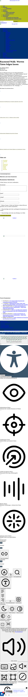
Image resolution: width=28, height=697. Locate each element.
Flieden (7, 36)
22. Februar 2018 (4, 67)
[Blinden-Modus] (0, 506)
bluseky (12, 330)
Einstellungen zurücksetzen (6, 684)
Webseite (2, 201)
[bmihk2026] (14, 236)
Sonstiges (5, 56)
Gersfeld (8, 38)
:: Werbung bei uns (3, 321)
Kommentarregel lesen (5, 173)
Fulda (7, 37)
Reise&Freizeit (9, 58)
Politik (4, 28)
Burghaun (8, 32)
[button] (0, 344)
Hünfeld (7, 41)
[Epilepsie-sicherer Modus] (0, 538)
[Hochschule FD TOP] (14, 0)
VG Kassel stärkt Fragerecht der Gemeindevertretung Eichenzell (13, 301)
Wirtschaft (5, 29)
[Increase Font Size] (1, 543)
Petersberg (8, 47)
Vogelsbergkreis (9, 51)
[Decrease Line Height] (1, 566)
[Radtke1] (14, 218)
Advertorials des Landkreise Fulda (13, 18)
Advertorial (5, 16)
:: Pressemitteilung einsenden (6, 327)
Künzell (7, 44)
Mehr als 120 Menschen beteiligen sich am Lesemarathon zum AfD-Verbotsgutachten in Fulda (15, 311)
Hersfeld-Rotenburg (10, 40)
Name (1, 193)
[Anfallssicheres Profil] (0, 442)
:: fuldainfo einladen (4, 326)
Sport (4, 55)
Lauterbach (8, 45)
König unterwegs (10, 13)
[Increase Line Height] (1, 561)
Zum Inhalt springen (4, 683)
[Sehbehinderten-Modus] (0, 410)
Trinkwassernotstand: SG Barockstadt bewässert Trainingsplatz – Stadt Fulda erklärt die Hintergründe (14, 307)
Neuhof (7, 46)
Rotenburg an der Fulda (11, 50)
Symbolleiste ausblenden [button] (6, 376)
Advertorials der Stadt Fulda (12, 17)
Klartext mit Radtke (10, 12)
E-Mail (1, 197)
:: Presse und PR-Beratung (5, 322)
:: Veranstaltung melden (4, 325)
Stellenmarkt (8, 8)
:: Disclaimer (2, 323)
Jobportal (5, 7)
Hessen (4, 53)
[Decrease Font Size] (1, 548)
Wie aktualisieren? (19, 631)
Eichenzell (8, 33)
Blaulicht (5, 54)
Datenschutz (24, 332)
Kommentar (2, 184)
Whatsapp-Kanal (7, 330)
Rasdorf (7, 49)
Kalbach (8, 42)
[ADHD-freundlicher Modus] (0, 474)
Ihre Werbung (6, 15)
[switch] (0, 410)
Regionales (5, 31)
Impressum (2, 333)
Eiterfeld (8, 35)
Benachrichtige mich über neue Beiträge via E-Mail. (13, 213)
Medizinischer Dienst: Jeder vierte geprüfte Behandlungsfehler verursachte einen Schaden (15, 304)
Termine (5, 9)
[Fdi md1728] (14, 24)
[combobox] (14, 340)
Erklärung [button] (3, 375)
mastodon (17, 330)
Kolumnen (5, 11)
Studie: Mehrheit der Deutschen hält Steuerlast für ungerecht (15, 318)
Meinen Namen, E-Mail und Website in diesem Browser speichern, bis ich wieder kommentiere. (13, 206)
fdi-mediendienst (17, 332)
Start (4, 6)
